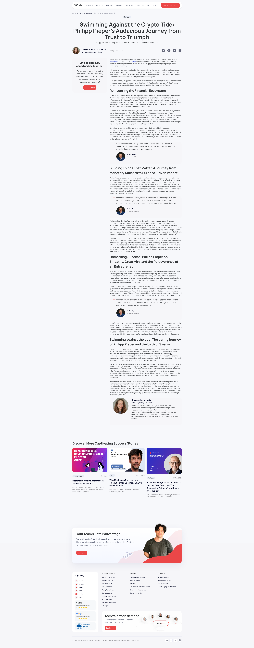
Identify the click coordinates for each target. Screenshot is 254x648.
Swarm (133, 61)
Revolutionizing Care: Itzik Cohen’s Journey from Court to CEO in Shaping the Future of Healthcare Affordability (164, 486)
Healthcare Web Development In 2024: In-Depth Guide (88, 482)
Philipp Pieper (114, 61)
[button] (90, 5)
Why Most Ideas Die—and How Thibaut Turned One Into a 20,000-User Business (126, 483)
